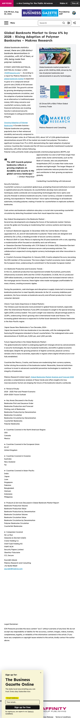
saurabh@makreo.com (13, 569)
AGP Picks (6, 3)
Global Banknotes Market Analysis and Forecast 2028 (52, 377)
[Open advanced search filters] (68, 22)
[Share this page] (74, 23)
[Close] (41, 673)
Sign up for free (22, 707)
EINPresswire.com (12, 73)
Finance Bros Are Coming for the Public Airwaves (29, 3)
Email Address (12, 698)
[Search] (63, 22)
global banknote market (14, 79)
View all (75, 3)
